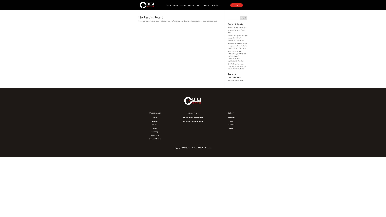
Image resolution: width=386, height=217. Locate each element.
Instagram (231, 117)
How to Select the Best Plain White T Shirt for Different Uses (237, 30)
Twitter (231, 121)
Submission (236, 5)
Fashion (191, 5)
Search (244, 18)
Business (183, 5)
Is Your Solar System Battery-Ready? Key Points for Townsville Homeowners (237, 38)
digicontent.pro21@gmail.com (193, 117)
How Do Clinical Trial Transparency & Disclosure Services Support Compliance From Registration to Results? (237, 56)
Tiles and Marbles (155, 139)
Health (198, 5)
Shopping (206, 5)
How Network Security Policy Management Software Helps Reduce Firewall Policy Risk (237, 45)
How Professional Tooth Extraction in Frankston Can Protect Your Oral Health (237, 66)
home (169, 5)
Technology (215, 5)
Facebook (231, 125)
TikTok (231, 128)
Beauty (175, 5)
